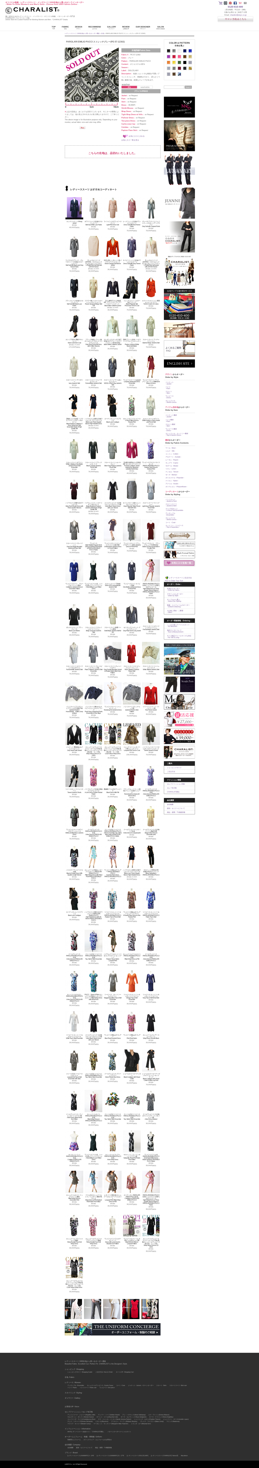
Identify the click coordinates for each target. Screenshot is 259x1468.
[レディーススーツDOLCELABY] (137, 1455)
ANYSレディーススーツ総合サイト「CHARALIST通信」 (86, 1431)
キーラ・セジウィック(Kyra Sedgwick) (133, 1417)
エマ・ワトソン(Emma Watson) (158, 1415)
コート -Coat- (120, 1385)
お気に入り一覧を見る (130, 140)
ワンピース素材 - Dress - (171, 429)
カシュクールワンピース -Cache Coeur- (100, 1385)
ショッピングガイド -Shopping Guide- (80, 1372)
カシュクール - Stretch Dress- (171, 401)
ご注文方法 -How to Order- (104, 1372)
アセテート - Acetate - (173, 457)
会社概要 (170, 804)
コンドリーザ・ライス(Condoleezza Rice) (81, 1419)
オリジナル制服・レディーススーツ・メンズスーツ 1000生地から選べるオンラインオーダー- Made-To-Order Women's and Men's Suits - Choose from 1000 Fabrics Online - (44, 3)
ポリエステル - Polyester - (175, 478)
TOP (54, 27)
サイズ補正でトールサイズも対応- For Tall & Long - (179, 636)
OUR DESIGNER (143, 27)
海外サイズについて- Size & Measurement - (175, 631)
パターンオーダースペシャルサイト (119, 1431)
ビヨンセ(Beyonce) (102, 1421)
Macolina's (184, 1455)
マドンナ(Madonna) (173, 1421)
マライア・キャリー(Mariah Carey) (79, 1423)
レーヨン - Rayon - (172, 460)
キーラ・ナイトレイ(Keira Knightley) (161, 1417)
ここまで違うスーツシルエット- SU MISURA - (178, 625)
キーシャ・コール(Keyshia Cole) (107, 1417)
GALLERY (111, 27)
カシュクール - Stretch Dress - (171, 518)
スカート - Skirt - (169, 392)
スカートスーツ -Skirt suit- (178, 1385)
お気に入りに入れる (137, 136)
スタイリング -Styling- (73, 1393)
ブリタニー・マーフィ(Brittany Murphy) (124, 1421)
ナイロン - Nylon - (172, 481)
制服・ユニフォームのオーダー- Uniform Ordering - (178, 606)
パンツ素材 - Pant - (170, 420)
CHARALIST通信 (173, 792)
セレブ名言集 (172, 788)
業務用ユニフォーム (74, 1439)
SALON (160, 27)
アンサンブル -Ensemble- (75, 1385)
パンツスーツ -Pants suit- (88, 1387)
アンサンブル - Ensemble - (170, 514)
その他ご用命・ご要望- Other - (175, 611)
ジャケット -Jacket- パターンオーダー (141, 1385)
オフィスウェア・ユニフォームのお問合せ (98, 1439)
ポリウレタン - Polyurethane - (176, 486)
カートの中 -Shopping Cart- (125, 1372)
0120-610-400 (235, 6)
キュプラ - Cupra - (172, 463)
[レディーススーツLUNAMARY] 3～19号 (80, 1455)
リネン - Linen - (171, 469)
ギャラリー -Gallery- (73, 1398)
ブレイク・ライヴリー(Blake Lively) (152, 1421)
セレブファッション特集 (176, 784)
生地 (102, 33)
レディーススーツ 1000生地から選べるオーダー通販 (82, 33)
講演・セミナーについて (176, 808)
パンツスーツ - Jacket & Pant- (171, 500)
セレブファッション (73, 1412)
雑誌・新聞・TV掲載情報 (176, 812)
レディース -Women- (73, 1382)
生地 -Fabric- (70, 1377)
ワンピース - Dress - (170, 397)
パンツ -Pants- (72, 1387)
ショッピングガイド (174, 767)
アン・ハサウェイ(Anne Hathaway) (134, 1415)
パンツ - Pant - (168, 387)
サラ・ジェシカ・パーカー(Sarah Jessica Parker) (114, 1419)
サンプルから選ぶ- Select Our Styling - (174, 600)
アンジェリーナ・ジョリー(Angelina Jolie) (81, 1415)
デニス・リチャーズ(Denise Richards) (80, 1421)
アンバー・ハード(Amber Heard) (109, 1415)
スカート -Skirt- (161, 1385)
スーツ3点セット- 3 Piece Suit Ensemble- (175, 509)
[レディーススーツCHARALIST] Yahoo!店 (164, 1455)
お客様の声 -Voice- (72, 1407)
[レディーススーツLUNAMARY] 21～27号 (110, 1455)
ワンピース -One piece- (107, 1387)
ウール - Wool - (171, 448)
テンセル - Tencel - (172, 472)
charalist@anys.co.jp (238, 15)
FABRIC (65, 27)
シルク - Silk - (170, 451)
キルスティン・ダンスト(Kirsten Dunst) (80, 1417)
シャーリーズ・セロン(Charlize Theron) (147, 1419)
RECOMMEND (94, 27)
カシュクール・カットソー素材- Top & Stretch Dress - (177, 434)
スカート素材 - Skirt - (170, 425)
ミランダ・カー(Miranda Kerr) (141, 1423)
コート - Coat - (171, 522)
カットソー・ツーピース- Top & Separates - (174, 526)
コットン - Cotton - (172, 454)
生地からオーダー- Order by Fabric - (173, 589)
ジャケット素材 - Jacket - (171, 416)
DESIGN (78, 27)
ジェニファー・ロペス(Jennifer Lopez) (176, 1419)
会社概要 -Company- (73, 1445)
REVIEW (126, 27)
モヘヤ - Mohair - (172, 475)
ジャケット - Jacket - (170, 383)
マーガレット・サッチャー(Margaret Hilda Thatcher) (110, 1423)
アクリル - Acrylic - (172, 484)
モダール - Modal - (172, 466)
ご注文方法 (171, 771)
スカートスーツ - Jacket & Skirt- (171, 505)
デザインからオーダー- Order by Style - (175, 594)
